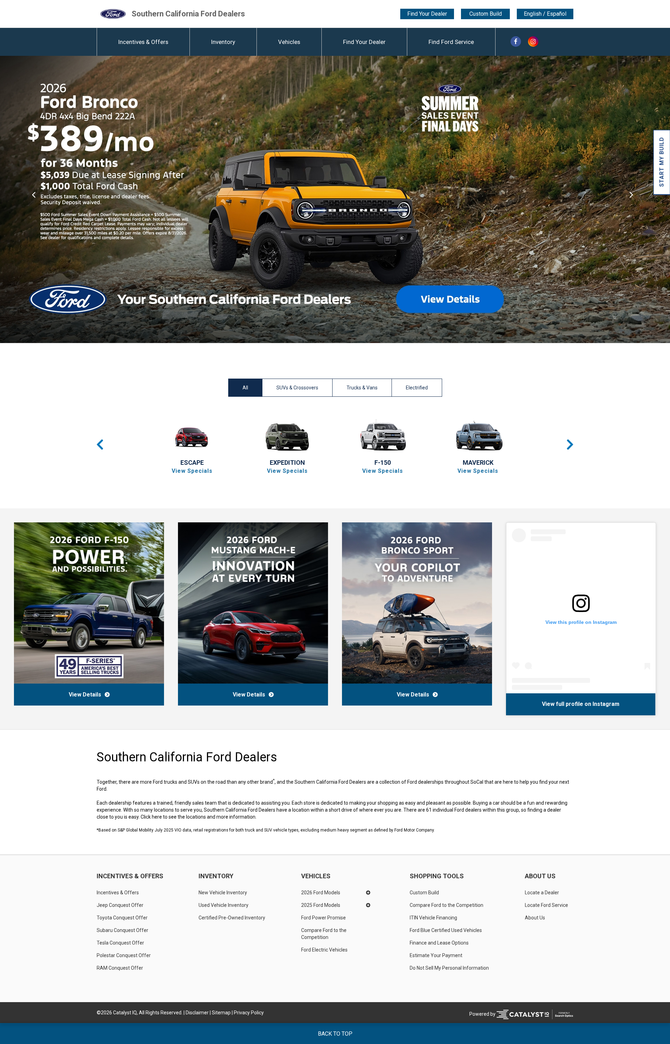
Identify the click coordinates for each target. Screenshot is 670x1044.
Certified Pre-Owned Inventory (232, 917)
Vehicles (289, 41)
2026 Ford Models (320, 892)
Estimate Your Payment (436, 955)
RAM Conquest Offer (120, 968)
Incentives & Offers (143, 41)
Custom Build (485, 13)
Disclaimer (197, 1012)
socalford (573, 704)
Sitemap (221, 1012)
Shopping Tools (437, 876)
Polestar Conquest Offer (124, 955)
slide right (636, 199)
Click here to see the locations (173, 817)
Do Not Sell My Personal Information (449, 968)
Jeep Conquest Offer (120, 905)
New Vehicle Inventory (223, 892)
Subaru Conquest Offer (122, 930)
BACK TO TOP (335, 1033)
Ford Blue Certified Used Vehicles (446, 930)
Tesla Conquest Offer (120, 943)
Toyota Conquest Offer (122, 917)
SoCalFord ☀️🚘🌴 (533, 704)
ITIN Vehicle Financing (433, 917)
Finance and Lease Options (439, 943)
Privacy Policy (249, 1012)
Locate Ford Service (546, 905)
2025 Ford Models (320, 905)
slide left (33, 199)
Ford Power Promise (323, 917)
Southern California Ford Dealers (188, 13)
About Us (540, 876)
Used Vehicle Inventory (223, 905)
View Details (85, 694)
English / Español (545, 14)
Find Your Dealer (427, 13)
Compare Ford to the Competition (324, 933)
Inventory (223, 41)
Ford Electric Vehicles (324, 950)
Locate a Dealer (542, 892)
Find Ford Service (451, 41)
